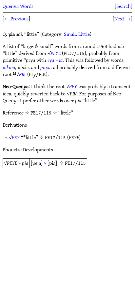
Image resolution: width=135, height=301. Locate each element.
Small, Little (77, 33)
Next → (122, 18)
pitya (45, 67)
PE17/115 (55, 137)
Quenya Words (18, 6)
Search (123, 6)
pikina (9, 67)
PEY (73, 86)
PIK (22, 74)
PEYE (55, 53)
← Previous (16, 18)
